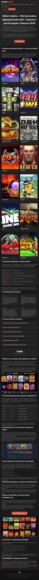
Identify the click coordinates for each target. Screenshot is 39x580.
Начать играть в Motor (19, 513)
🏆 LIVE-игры (21, 4)
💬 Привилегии (27, 4)
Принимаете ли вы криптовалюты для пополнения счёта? (16, 323)
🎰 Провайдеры (4, 4)
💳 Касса (7, 6)
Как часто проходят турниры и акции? (12, 327)
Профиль (4, 9)
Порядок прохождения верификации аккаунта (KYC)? (15, 344)
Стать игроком (12, 9)
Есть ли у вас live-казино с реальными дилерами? (14, 336)
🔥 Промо (3, 6)
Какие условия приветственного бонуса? (12, 331)
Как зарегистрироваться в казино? (11, 340)
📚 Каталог (33, 4)
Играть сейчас (19, 41)
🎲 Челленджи (15, 4)
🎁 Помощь (10, 4)
